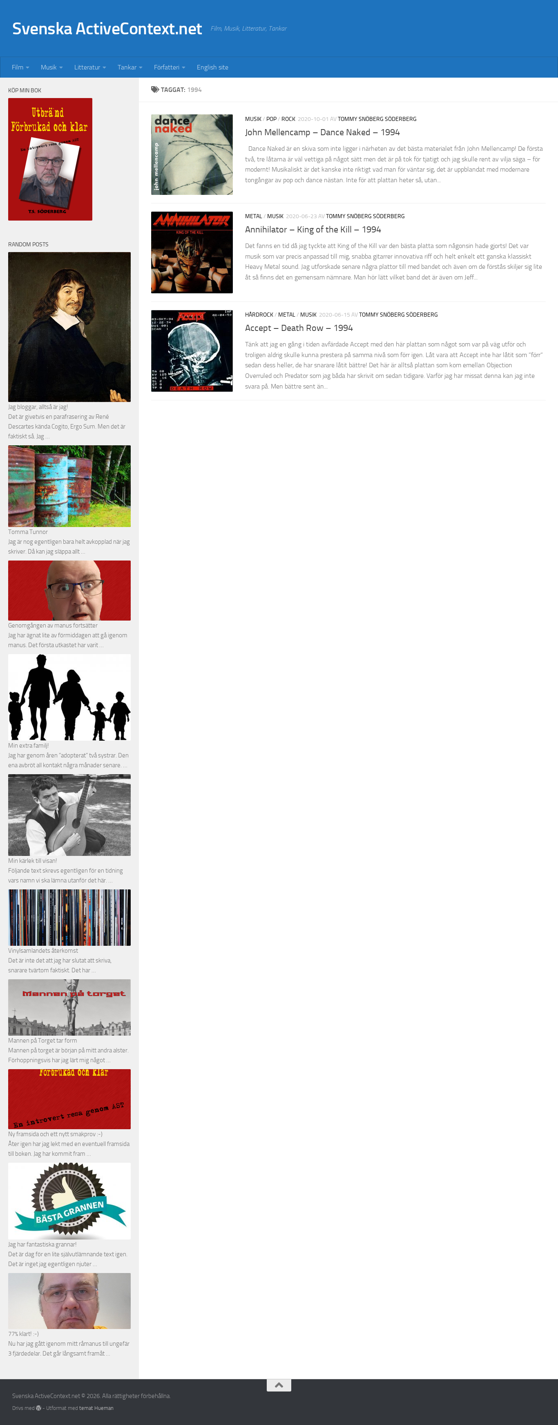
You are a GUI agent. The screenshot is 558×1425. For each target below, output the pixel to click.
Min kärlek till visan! (32, 860)
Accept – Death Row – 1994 (299, 328)
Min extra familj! (28, 745)
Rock (288, 119)
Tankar (127, 67)
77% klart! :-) (23, 1334)
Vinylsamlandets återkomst (43, 950)
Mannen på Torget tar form (42, 1040)
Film (17, 67)
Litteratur (87, 67)
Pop (271, 119)
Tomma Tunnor (28, 532)
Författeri (166, 67)
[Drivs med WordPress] (38, 1408)
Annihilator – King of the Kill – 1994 (313, 230)
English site (212, 67)
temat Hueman (96, 1408)
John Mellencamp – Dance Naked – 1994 (322, 132)
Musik (49, 67)
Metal (253, 216)
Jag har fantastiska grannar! (42, 1244)
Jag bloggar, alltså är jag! (38, 407)
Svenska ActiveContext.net (107, 28)
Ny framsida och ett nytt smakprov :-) (55, 1134)
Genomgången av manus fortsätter (53, 625)
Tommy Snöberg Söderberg (377, 119)
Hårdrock (259, 314)
